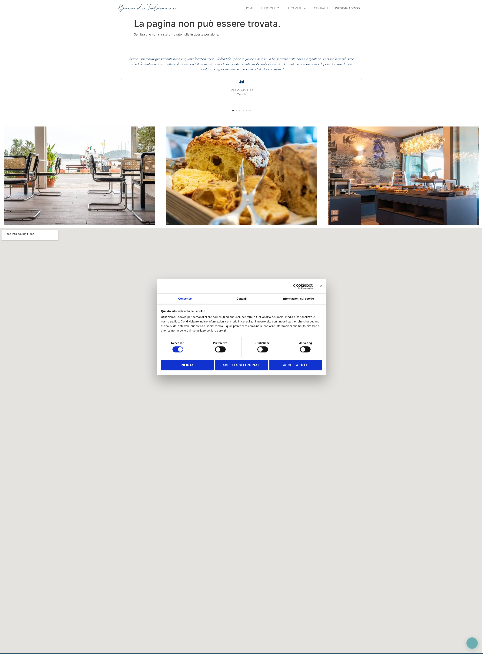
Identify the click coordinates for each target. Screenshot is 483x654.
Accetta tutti (296, 364)
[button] (122, 79)
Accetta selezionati (242, 364)
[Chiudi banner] (321, 286)
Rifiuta (187, 364)
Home (249, 8)
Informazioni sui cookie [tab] (298, 298)
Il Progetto (270, 8)
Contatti (321, 8)
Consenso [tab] (185, 298)
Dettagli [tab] (241, 298)
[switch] (220, 349)
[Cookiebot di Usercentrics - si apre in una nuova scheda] (296, 286)
